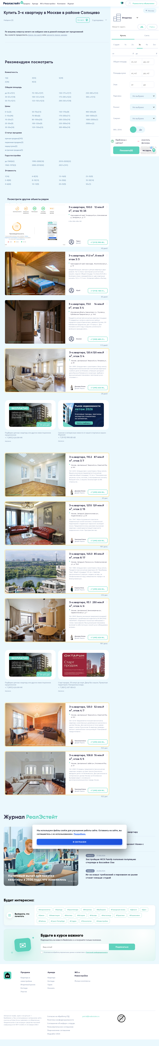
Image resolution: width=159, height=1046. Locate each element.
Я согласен (79, 842)
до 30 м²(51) (10, 93)
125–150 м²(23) (38, 101)
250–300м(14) (64, 123)
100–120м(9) (37, 123)
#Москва (93, 915)
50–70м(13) (36, 112)
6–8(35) (35, 176)
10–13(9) (35, 184)
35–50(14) (90, 180)
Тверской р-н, (92, 361)
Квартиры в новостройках (26, 979)
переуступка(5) (11, 146)
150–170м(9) (64, 112)
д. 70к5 (76, 564)
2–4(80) (8, 180)
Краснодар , (90, 264)
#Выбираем (101, 910)
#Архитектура (72, 910)
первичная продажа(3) (14, 142)
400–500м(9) (91, 112)
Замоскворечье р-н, (94, 610)
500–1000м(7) (91, 115)
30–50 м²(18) (10, 97)
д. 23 (72, 765)
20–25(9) (62, 184)
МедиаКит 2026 (53, 1034)
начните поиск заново (57, 35)
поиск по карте (35, 35)
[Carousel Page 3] (43, 293)
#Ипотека (68, 915)
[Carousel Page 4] (57, 293)
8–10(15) (35, 180)
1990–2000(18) (38, 161)
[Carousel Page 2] (29, 293)
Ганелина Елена (80, 539)
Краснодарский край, (78, 215)
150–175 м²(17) (65, 93)
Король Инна (79, 588)
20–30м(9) (9, 123)
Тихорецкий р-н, (91, 215)
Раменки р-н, (89, 562)
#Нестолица (106, 915)
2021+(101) (63, 165)
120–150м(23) (37, 127)
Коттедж (24, 988)
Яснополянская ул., (100, 264)
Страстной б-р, (102, 465)
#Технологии (86, 921)
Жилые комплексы (82, 981)
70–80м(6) (36, 115)
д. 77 (83, 217)
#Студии (73, 921)
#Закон (41, 915)
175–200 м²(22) (65, 97)
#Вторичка (87, 910)
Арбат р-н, (91, 763)
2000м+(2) (90, 123)
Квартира (51, 977)
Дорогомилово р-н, (92, 513)
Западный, (81, 513)
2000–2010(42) (38, 165)
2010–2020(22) (65, 161)
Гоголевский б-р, (101, 763)
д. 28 (72, 363)
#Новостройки (102, 921)
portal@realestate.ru (90, 1016)
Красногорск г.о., (91, 312)
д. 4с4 (73, 467)
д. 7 (86, 612)
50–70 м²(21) (10, 101)
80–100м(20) (37, 119)
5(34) (61, 78)
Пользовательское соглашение (60, 1027)
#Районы (42, 921)
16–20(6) (62, 180)
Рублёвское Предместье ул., (81, 314)
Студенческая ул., (77, 516)
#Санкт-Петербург (58, 921)
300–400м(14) (64, 127)
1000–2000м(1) (92, 119)
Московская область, (78, 312)
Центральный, (82, 361)
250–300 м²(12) (92, 93)
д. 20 (85, 516)
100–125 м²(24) (38, 97)
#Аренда (58, 910)
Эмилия (79, 339)
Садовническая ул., (77, 612)
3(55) (34, 78)
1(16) (7, 176)
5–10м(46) (9, 115)
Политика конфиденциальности (60, 1020)
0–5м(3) (8, 112)
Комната (51, 988)
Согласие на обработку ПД (58, 1016)
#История (81, 915)
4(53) (34, 82)
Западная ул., (77, 217)
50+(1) (88, 184)
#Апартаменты (44, 910)
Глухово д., (101, 312)
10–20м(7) (9, 119)
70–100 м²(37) (37, 93)
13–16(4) (62, 176)
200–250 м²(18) (65, 101)
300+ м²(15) (90, 97)
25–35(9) (89, 176)
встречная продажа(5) (14, 150)
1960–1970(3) (10, 165)
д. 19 (72, 266)
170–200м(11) (64, 115)
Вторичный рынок (28, 984)
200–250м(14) (64, 119)
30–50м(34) (9, 127)
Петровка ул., (102, 361)
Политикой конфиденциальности (97, 952)
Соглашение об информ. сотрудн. (61, 1023)
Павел (78, 241)
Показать (126, 150)
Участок (24, 991)
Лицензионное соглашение (58, 1030)
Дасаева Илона (80, 386)
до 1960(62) (10, 161)
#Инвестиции (54, 915)
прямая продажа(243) (14, 138)
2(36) (7, 82)
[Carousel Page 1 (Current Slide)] (15, 293)
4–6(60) (8, 184)
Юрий (78, 290)
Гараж (50, 984)
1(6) (6, 78)
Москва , (74, 361)
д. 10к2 (93, 314)
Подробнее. (80, 834)
